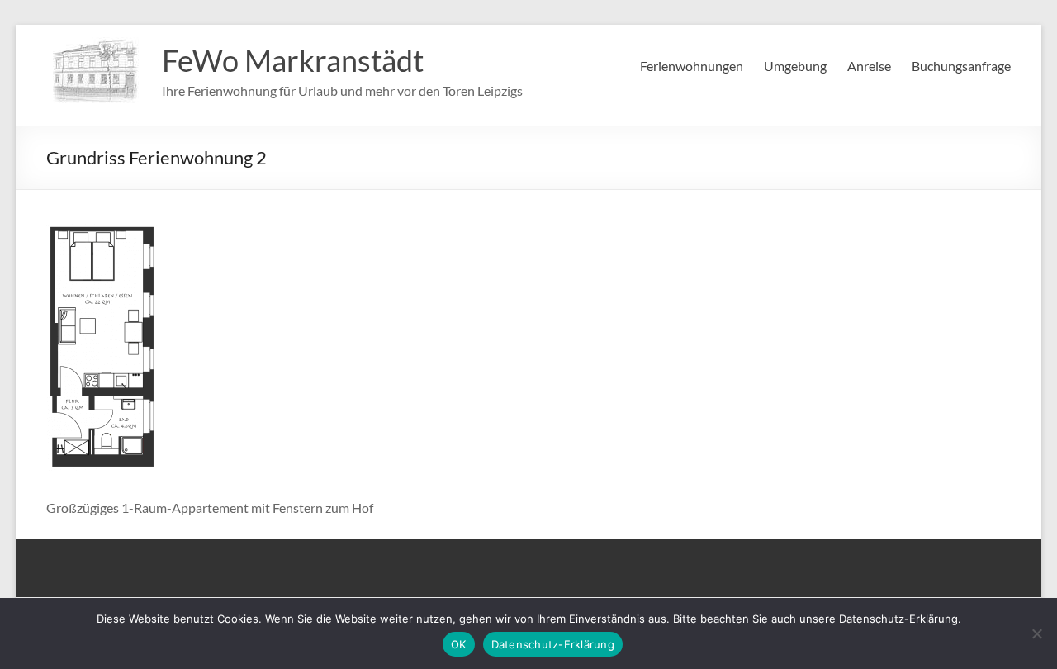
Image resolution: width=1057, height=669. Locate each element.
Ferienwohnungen (691, 66)
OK (459, 644)
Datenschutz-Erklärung (552, 644)
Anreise (869, 66)
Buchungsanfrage (961, 66)
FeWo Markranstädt (293, 60)
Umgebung (795, 66)
